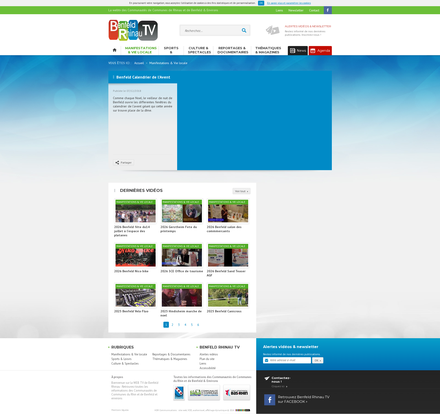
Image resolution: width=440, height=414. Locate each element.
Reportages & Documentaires (232, 50)
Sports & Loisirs (171, 50)
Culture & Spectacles (199, 50)
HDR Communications (190, 410)
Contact (314, 10)
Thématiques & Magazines (268, 50)
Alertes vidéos (209, 354)
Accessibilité (208, 368)
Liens (279, 10)
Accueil (139, 63)
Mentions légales (120, 410)
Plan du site (207, 359)
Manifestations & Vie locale (141, 50)
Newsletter (296, 10)
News (301, 51)
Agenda (323, 51)
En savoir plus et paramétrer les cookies (289, 3)
